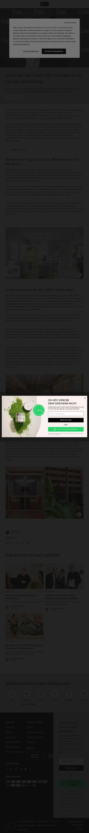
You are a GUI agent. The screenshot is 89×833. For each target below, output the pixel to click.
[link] (66, 429)
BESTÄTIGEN (66, 420)
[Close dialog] (84, 398)
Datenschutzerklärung (57, 434)
